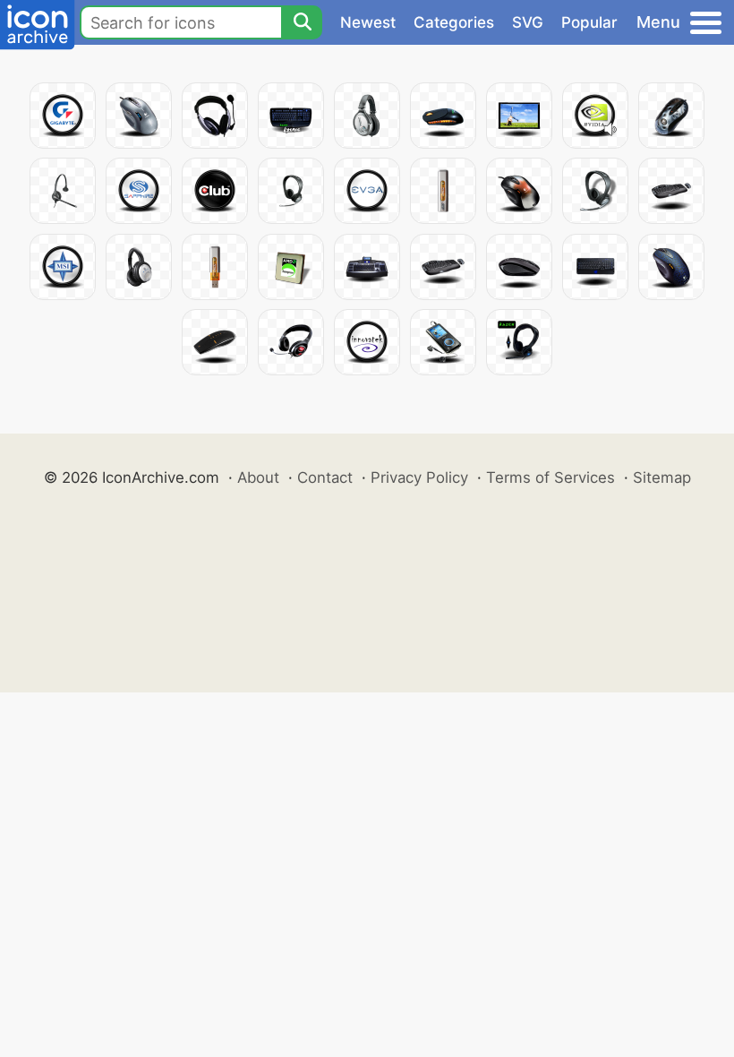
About (258, 477)
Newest (368, 22)
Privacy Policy (419, 477)
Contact (325, 477)
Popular (589, 22)
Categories (454, 22)
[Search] (301, 22)
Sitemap (662, 477)
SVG (527, 22)
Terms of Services (550, 477)
